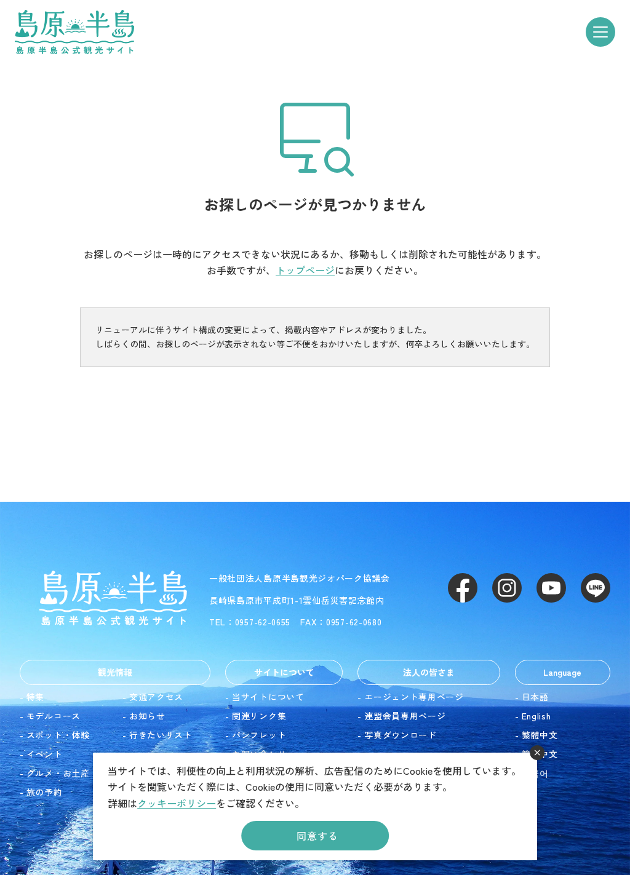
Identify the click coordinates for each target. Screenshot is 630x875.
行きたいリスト (161, 735)
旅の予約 (44, 792)
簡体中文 (540, 754)
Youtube (551, 588)
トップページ (305, 270)
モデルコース (53, 716)
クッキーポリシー (176, 803)
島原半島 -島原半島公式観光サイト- (74, 32)
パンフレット (259, 735)
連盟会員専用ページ (404, 716)
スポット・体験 (58, 735)
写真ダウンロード (400, 735)
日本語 (535, 697)
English (536, 716)
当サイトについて (268, 697)
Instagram (507, 588)
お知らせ (147, 716)
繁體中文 (540, 735)
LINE (595, 588)
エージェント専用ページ (414, 697)
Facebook (462, 588)
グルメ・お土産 (58, 773)
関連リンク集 (259, 716)
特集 (35, 697)
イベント (44, 754)
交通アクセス (156, 697)
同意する (317, 835)
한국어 (535, 773)
